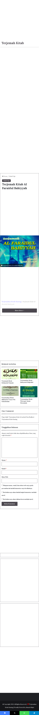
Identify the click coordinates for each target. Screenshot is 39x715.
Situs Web (5, 477)
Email (4, 468)
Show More (19, 310)
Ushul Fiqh (12, 176)
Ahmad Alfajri (30, 707)
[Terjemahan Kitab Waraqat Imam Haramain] (28, 391)
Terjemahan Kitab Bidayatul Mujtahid (26, 381)
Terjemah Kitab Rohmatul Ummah (8, 382)
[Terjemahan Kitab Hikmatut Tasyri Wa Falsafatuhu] (10, 391)
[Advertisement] (19, 19)
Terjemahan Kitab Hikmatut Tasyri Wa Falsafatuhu (8, 399)
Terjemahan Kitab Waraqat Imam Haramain (26, 401)
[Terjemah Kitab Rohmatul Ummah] (10, 374)
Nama (4, 460)
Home (5, 176)
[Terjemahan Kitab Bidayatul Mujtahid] (28, 374)
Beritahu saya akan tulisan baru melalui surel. (18, 499)
